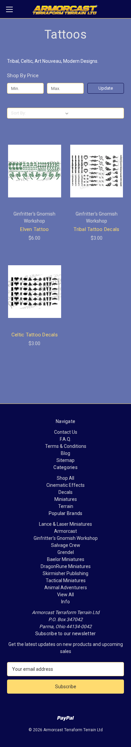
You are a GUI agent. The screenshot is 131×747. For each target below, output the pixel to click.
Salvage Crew (65, 545)
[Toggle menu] (9, 9)
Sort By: (18, 112)
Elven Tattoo (34, 229)
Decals (65, 492)
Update (105, 88)
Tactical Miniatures (66, 580)
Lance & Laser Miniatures (65, 524)
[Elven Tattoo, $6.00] (34, 171)
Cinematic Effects (65, 485)
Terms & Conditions (65, 446)
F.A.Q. (65, 439)
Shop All (65, 478)
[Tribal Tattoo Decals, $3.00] (96, 171)
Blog (65, 453)
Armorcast (65, 531)
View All (65, 594)
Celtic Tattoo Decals (34, 335)
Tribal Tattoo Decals (96, 229)
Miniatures (65, 499)
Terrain (65, 506)
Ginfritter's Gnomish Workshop (66, 538)
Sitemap (65, 460)
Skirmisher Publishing (65, 573)
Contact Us (65, 432)
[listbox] (49, 113)
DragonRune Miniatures (66, 566)
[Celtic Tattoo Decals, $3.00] (34, 292)
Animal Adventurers (65, 587)
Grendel (65, 552)
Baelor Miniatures (65, 559)
